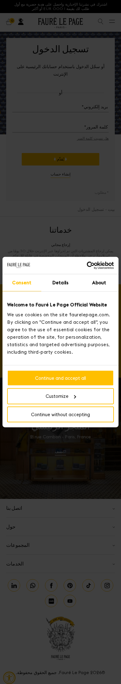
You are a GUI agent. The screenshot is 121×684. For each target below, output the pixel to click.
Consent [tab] (21, 283)
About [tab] (99, 283)
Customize (57, 396)
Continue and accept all (60, 378)
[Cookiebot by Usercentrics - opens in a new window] (87, 265)
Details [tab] (60, 283)
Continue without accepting (60, 414)
